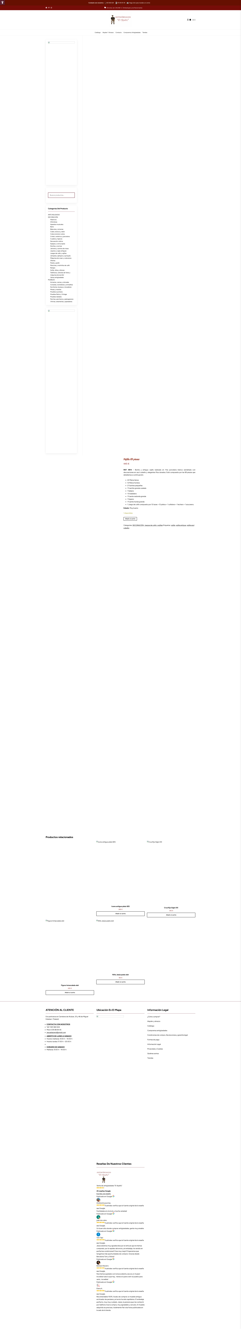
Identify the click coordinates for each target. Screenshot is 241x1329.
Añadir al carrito (130, 519)
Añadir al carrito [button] (120, 913)
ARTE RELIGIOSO (54, 215)
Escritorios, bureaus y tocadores (60, 287)
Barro (52, 227)
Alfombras (53, 222)
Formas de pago (153, 1040)
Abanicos (53, 219)
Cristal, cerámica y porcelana (60, 236)
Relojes (52, 268)
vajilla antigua (181, 525)
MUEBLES (51, 280)
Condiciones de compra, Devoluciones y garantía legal (167, 1035)
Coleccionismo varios (57, 234)
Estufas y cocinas (56, 246)
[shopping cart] (191, 20)
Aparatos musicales (56, 224)
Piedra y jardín (55, 263)
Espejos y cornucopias (57, 244)
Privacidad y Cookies (155, 1049)
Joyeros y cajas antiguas (58, 251)
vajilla (173, 525)
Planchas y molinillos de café (60, 265)
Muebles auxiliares (56, 292)
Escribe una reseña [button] (103, 1194)
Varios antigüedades (57, 277)
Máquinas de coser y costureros (60, 258)
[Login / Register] (188, 20)
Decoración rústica (56, 241)
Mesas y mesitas (55, 289)
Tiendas (144, 32)
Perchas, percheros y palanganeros (61, 299)
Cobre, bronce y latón (57, 232)
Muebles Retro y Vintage (58, 294)
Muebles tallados (56, 297)
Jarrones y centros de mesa (59, 248)
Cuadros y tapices (56, 239)
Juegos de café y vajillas (154, 525)
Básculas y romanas (56, 229)
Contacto (119, 32)
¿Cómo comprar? (153, 1017)
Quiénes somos (153, 1053)
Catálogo (98, 32)
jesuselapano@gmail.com (56, 1032)
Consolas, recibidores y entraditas (61, 285)
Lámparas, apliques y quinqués (60, 256)
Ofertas (52, 260)
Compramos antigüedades (132, 32)
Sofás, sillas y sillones (57, 270)
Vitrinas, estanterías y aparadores (61, 301)
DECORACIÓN (138, 525)
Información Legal (154, 1044)
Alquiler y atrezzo (108, 32)
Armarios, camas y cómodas (59, 282)
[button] (2, 2)
